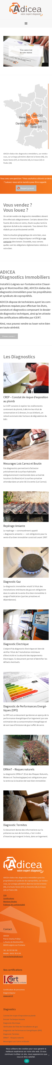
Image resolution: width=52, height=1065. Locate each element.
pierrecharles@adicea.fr (13, 956)
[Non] (48, 1055)
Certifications (8, 898)
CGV (5, 895)
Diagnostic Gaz (12, 581)
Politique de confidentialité (14, 904)
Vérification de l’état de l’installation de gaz (20, 1026)
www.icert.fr (8, 996)
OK (26, 1061)
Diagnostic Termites (15, 825)
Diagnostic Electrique (16, 644)
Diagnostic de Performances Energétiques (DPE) (22, 1030)
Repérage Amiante (14, 526)
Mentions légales (10, 901)
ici (39, 238)
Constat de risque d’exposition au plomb (19, 1015)
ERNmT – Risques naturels (18, 769)
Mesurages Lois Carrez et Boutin (22, 463)
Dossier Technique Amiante (14, 1019)
